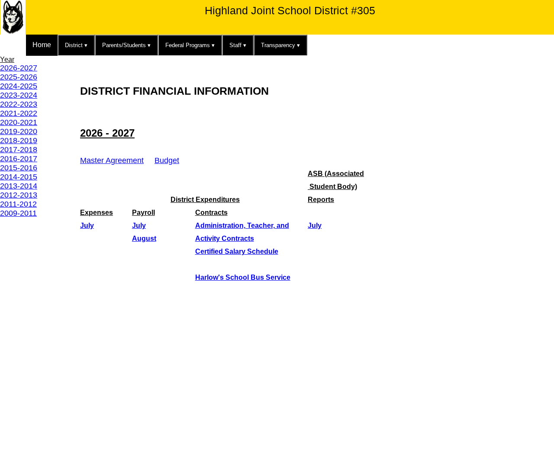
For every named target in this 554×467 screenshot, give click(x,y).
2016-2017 (18, 158)
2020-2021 (18, 122)
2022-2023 (18, 104)
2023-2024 (18, 95)
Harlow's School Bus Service (242, 277)
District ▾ (76, 45)
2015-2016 (18, 167)
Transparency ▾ (280, 45)
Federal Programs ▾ (190, 45)
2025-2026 (18, 77)
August (144, 238)
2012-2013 (18, 195)
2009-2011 (18, 213)
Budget (167, 160)
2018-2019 (18, 140)
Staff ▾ (237, 45)
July (87, 225)
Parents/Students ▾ (126, 45)
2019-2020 (18, 131)
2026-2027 (18, 68)
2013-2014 (18, 186)
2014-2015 (18, 177)
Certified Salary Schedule (236, 251)
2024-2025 (18, 86)
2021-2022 (18, 113)
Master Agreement (112, 160)
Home (41, 44)
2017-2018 (18, 149)
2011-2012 (18, 204)
